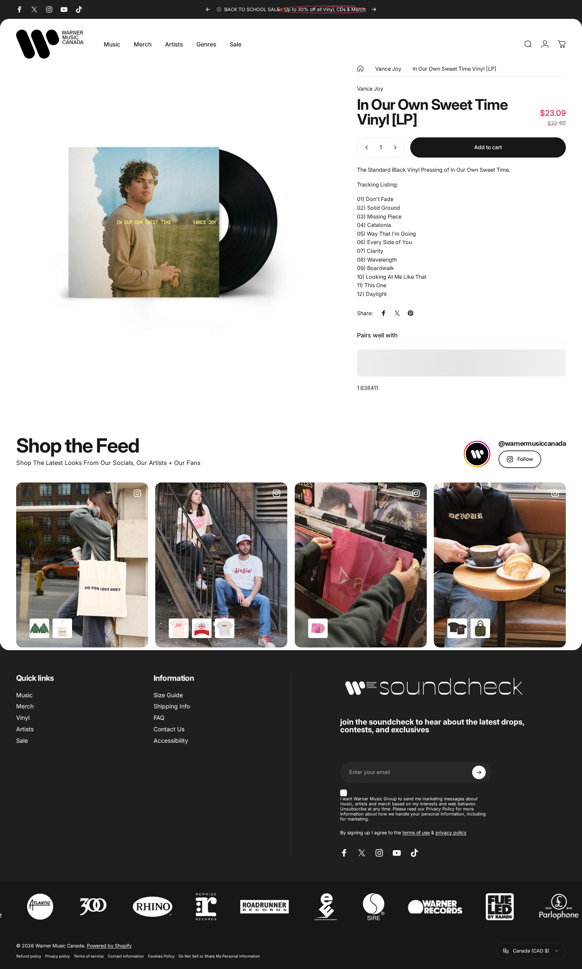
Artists (25, 729)
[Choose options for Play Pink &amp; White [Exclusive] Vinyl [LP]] (318, 628)
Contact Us (169, 729)
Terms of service (89, 956)
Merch (25, 706)
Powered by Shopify (109, 945)
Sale (22, 740)
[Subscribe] (479, 772)
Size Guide (168, 695)
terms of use (416, 832)
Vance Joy (388, 68)
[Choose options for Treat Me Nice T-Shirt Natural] (178, 628)
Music (24, 695)
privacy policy (450, 832)
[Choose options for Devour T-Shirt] (457, 628)
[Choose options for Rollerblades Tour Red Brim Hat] (202, 628)
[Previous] (208, 9)
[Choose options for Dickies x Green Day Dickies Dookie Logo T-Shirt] (224, 628)
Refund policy (28, 956)
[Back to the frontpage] (360, 68)
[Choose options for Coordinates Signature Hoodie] (39, 628)
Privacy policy (57, 956)
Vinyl (23, 717)
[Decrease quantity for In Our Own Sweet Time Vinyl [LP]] (365, 147)
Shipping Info (172, 706)
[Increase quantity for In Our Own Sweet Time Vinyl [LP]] (397, 147)
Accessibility (171, 740)
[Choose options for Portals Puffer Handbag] (480, 628)
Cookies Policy (161, 956)
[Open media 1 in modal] (172, 221)
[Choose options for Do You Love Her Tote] (62, 628)
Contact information (126, 956)
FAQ (159, 717)
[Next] (373, 9)
